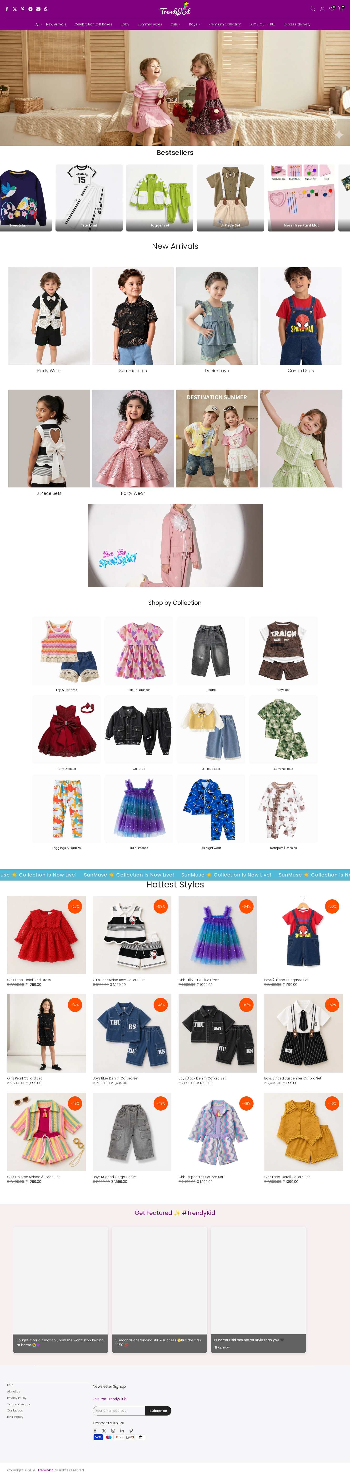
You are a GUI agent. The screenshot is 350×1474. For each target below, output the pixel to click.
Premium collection (225, 24)
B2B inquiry (15, 1417)
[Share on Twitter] (15, 9)
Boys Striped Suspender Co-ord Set (292, 1078)
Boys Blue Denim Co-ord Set (115, 1078)
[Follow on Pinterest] (131, 1431)
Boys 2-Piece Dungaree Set (286, 980)
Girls (174, 24)
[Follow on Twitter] (104, 1431)
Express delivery (297, 24)
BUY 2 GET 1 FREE (262, 24)
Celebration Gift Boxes (93, 24)
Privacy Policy (16, 1398)
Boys (193, 24)
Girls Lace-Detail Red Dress (29, 980)
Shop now (222, 1347)
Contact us (15, 1410)
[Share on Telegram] (30, 9)
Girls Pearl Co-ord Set (24, 1078)
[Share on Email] (38, 9)
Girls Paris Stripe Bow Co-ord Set (119, 980)
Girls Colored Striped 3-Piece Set (33, 1177)
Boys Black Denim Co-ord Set (202, 1078)
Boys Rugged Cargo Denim (114, 1177)
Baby (124, 24)
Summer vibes (150, 24)
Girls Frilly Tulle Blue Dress (199, 980)
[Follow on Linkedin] (122, 1431)
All (37, 24)
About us (13, 1391)
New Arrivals (56, 24)
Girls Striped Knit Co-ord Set (201, 1177)
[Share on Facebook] (7, 9)
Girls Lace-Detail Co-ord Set (287, 1177)
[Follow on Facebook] (95, 1431)
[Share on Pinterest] (22, 9)
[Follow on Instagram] (113, 1431)
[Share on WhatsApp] (46, 9)
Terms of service (18, 1404)
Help (10, 1385)
